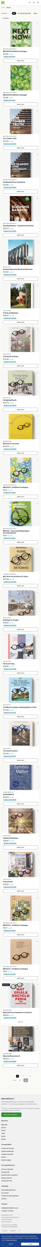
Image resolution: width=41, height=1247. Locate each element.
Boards (3, 1157)
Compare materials (7, 1154)
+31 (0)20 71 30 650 (7, 1211)
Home (3, 7)
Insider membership (7, 1151)
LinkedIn (4, 1230)
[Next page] (26, 1076)
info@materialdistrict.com (9, 1208)
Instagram (13, 1230)
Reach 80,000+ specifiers (9, 1175)
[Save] (37, 23)
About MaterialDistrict (8, 1190)
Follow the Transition (11, 1115)
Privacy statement (11, 1240)
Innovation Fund (6, 1181)
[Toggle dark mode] (33, 2)
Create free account (7, 1148)
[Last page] (29, 1076)
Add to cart (20, 60)
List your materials (7, 1169)
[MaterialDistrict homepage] (7, 2)
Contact (4, 1199)
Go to (14, 1080)
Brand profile (5, 1172)
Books (3, 1136)
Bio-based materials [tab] (24, 13)
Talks (3, 1133)
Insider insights (6, 1160)
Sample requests (6, 1178)
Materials (4, 1125)
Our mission (5, 1193)
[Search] (29, 2)
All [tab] (14, 13)
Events (3, 1130)
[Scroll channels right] (38, 13)
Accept (30, 1244)
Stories (3, 1127)
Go (26, 1080)
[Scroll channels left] (10, 13)
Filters (6, 18)
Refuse (11, 1244)
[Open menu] (38, 2)
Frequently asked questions (10, 1196)
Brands (3, 1139)
